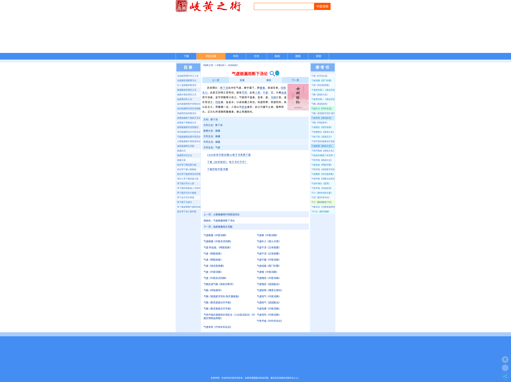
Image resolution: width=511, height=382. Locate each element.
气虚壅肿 (323, 174)
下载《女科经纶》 (217, 162)
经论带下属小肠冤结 (186, 169)
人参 (257, 92)
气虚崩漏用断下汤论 (219, 220)
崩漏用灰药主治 (184, 155)
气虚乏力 (322, 108)
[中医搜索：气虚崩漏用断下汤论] (271, 74)
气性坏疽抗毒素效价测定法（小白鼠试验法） (229, 317)
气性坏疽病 (323, 151)
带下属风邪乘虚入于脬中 (188, 188)
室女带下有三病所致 (186, 211)
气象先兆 (323, 207)
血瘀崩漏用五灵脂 (218, 227)
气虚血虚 (322, 165)
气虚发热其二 (323, 90)
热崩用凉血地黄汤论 (186, 113)
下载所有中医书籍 (217, 169)
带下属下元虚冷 (184, 202)
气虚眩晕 (322, 146)
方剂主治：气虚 (211, 147)
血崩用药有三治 (184, 99)
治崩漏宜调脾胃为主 (186, 80)
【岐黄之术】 (208, 65)
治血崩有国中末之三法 (187, 76)
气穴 (322, 193)
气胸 (213, 290)
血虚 (284, 92)
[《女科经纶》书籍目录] (298, 110)
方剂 (256, 56)
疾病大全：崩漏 (211, 131)
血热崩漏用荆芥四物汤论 (188, 104)
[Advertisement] (255, 33)
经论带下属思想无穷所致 (188, 174)
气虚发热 (218, 327)
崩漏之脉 (181, 160)
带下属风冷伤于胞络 (186, 193)
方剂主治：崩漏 (211, 136)
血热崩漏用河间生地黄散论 (188, 108)
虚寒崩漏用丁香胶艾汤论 (188, 118)
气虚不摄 (269, 259)
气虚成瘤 (269, 266)
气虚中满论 (321, 183)
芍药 (244, 92)
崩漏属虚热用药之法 (186, 90)
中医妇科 (220, 65)
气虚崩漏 (216, 235)
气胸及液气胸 (219, 284)
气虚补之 (269, 241)
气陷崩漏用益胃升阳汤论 (188, 137)
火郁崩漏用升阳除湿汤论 (222, 214)
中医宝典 (211, 56)
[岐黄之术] (209, 11)
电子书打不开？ (238, 162)
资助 (318, 56)
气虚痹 (267, 235)
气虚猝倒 (270, 290)
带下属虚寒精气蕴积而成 (188, 207)
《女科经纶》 (233, 65)
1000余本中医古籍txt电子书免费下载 (229, 155)
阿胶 (218, 102)
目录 (242, 80)
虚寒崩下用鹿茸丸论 (186, 123)
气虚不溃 (269, 247)
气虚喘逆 (269, 278)
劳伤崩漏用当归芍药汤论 (188, 132)
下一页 (295, 80)
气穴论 (321, 211)
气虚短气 (269, 296)
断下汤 (224, 88)
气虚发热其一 (323, 99)
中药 (235, 56)
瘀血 (244, 107)
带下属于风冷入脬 (185, 183)
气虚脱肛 (322, 127)
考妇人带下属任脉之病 (187, 179)
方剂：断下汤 (210, 119)
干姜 (265, 92)
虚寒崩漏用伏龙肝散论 (187, 127)
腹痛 (262, 88)
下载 (186, 56)
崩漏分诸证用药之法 (186, 94)
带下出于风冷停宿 (185, 197)
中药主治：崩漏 (211, 142)
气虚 (213, 253)
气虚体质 (322, 118)
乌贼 (273, 97)
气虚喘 (267, 272)
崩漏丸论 (181, 151)
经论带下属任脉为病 (186, 165)
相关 (268, 80)
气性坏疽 (270, 321)
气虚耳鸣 (269, 315)
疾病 (277, 56)
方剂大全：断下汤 (212, 125)
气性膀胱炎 (323, 132)
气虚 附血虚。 (218, 247)
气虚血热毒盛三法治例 (323, 155)
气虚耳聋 (269, 308)
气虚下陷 (322, 137)
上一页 (215, 80)
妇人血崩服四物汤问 (186, 85)
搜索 (298, 56)
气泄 (321, 197)
